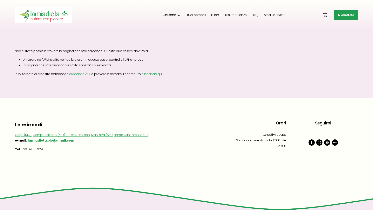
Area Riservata (275, 15)
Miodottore (346, 15)
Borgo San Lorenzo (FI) (131, 135)
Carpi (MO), (23, 135)
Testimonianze (236, 15)
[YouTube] (327, 142)
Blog (255, 15)
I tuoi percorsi (196, 15)
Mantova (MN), (102, 135)
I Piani (215, 15)
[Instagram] (319, 142)
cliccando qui (79, 74)
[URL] (335, 142)
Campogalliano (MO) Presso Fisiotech (61, 135)
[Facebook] (312, 142)
